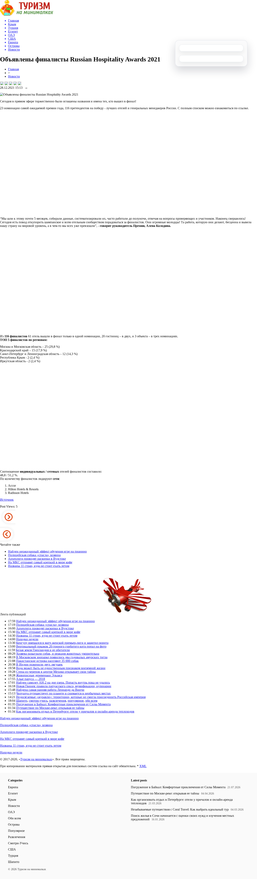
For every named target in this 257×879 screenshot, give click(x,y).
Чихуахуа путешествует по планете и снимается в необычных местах (63, 693)
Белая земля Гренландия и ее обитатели (43, 650)
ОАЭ (11, 812)
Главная (13, 69)
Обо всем (14, 818)
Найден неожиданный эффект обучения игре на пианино (47, 551)
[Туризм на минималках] (26, 14)
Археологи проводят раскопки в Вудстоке (37, 558)
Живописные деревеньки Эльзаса (39, 675)
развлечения (57, 700)
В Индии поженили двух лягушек (39, 664)
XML (143, 766)
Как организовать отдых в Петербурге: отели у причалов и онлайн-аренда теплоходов (75, 711)
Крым (12, 799)
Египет (13, 793)
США (12, 849)
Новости (14, 76)
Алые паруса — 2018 (30, 679)
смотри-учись (38, 700)
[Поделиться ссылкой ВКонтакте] (2, 83)
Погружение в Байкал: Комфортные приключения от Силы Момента (63, 704)
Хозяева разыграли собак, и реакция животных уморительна (57, 653)
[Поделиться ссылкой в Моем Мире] (15, 83)
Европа (13, 787)
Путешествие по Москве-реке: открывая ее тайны (50, 708)
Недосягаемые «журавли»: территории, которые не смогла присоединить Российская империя (81, 697)
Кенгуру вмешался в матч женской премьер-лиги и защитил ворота (62, 642)
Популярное (16, 830)
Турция (13, 855)
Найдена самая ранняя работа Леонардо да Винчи (50, 689)
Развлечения (16, 837)
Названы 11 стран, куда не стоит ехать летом (38, 566)
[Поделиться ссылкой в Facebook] (6, 83)
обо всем (91, 700)
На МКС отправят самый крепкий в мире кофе (40, 562)
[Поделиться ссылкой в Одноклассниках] (19, 83)
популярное (76, 700)
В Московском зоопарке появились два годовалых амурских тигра (61, 657)
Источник (7, 499)
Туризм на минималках (36, 759)
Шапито (21, 700)
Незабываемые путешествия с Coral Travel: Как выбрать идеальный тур (180, 809)
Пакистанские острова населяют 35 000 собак (47, 661)
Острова (13, 824)
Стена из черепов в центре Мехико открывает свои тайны (56, 671)
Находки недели (27, 639)
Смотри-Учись (18, 843)
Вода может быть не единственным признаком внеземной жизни (60, 668)
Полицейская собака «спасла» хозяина (34, 555)
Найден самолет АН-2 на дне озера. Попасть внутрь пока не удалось (63, 682)
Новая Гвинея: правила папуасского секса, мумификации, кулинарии (63, 686)
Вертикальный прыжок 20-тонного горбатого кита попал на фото (61, 646)
